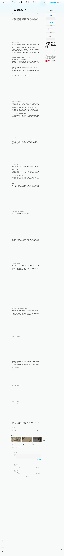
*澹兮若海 (17, 464)
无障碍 (61, 2)
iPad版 (53, 46)
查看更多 (51, 25)
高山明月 (17, 470)
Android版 (53, 42)
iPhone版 (53, 44)
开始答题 (51, 32)
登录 (58, 2)
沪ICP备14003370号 (47, 54)
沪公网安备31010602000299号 (49, 55)
